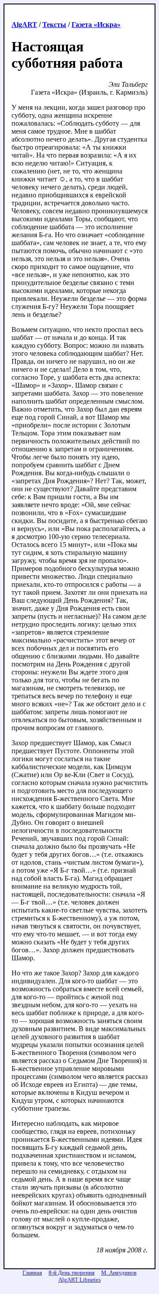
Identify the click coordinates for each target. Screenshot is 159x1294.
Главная (32, 1272)
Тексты (54, 24)
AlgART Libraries (79, 1279)
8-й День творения (72, 1272)
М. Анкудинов (118, 1272)
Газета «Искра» (96, 24)
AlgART (24, 24)
